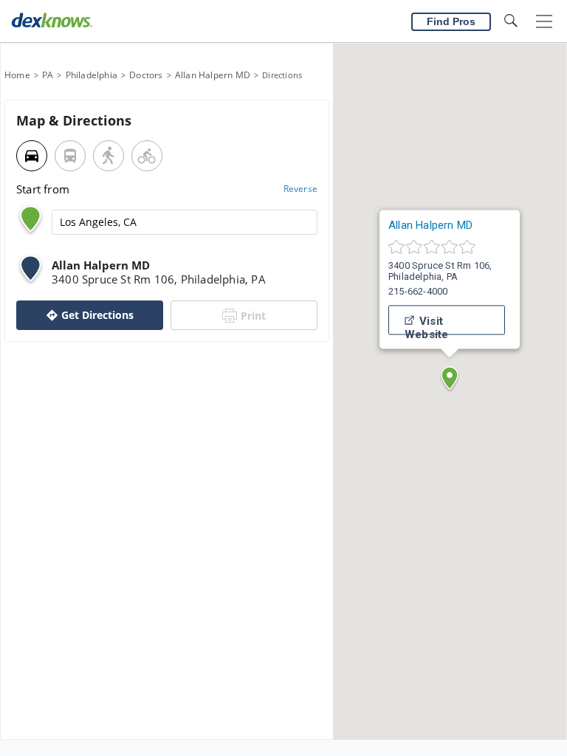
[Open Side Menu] (544, 22)
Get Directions (97, 315)
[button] (449, 378)
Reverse (300, 189)
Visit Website (426, 325)
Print (253, 316)
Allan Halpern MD (430, 225)
